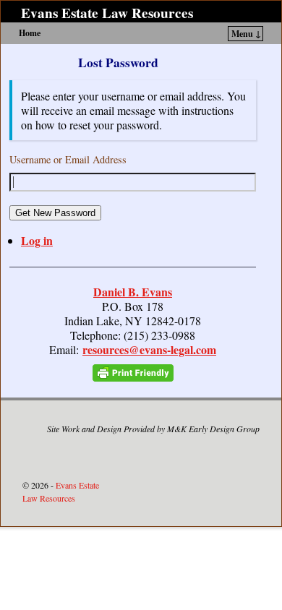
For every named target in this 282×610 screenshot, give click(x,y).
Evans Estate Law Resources (107, 13)
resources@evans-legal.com (149, 349)
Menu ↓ (246, 33)
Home (29, 33)
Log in (37, 240)
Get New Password (55, 212)
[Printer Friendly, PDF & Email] (133, 373)
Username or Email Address (68, 159)
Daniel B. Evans (132, 291)
